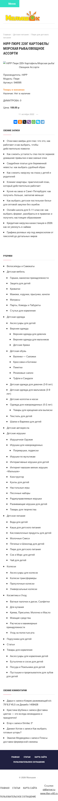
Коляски (11, 566)
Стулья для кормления (23, 310)
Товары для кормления (19, 649)
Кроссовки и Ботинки (24, 361)
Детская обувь (18, 351)
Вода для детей (19, 522)
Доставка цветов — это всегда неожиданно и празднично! (25, 713)
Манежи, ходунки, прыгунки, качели (30, 294)
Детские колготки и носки (24, 399)
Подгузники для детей (19, 638)
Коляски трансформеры (23, 578)
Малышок (29, 15)
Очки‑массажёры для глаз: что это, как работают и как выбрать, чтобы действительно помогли (26, 144)
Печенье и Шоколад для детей (27, 543)
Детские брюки (21, 344)
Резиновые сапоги (23, 372)
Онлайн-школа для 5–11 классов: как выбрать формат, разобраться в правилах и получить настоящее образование (27, 213)
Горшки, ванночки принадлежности (29, 277)
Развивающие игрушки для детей (28, 504)
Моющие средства (20, 617)
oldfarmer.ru (49, 789)
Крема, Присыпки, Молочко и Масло (30, 612)
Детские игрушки (16, 433)
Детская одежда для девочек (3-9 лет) (31, 384)
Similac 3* (27, 723)
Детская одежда (16, 316)
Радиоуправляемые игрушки (26, 498)
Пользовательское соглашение (18, 796)
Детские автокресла (18, 427)
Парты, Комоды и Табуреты (25, 305)
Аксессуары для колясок (24, 572)
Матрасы (15, 299)
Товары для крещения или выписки (32, 410)
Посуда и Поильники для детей (27, 667)
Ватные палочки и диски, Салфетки (30, 601)
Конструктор (17, 476)
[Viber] (29, 122)
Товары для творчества (23, 509)
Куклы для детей (19, 482)
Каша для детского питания (25, 527)
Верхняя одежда (19, 328)
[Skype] (38, 122)
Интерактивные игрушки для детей (29, 462)
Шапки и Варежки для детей (25, 421)
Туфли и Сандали (23, 378)
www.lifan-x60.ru (49, 793)
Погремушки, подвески (26, 450)
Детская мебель (16, 271)
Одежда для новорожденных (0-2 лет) (31, 404)
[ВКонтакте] (15, 122)
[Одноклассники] (20, 122)
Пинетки (17, 367)
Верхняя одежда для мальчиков (31, 339)
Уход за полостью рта (22, 632)
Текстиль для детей (21, 416)
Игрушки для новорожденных (26, 445)
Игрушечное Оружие (21, 439)
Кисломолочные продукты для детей (30, 532)
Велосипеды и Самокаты (21, 266)
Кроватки (15, 288)
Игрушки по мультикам (22, 456)
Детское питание (16, 515)
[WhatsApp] (33, 122)
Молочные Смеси (20, 538)
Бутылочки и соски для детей (26, 661)
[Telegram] (42, 122)
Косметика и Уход (17, 595)
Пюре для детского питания (25, 549)
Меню (12, 3)
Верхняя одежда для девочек (29, 334)
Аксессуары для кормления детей (29, 656)
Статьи (11, 644)
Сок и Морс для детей (22, 554)
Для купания (17, 607)
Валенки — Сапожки (24, 356)
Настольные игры (20, 487)
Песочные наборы (20, 493)
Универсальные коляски (23, 589)
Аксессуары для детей (22, 323)
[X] (24, 122)
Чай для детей (18, 560)
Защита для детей (20, 283)
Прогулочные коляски (22, 583)
